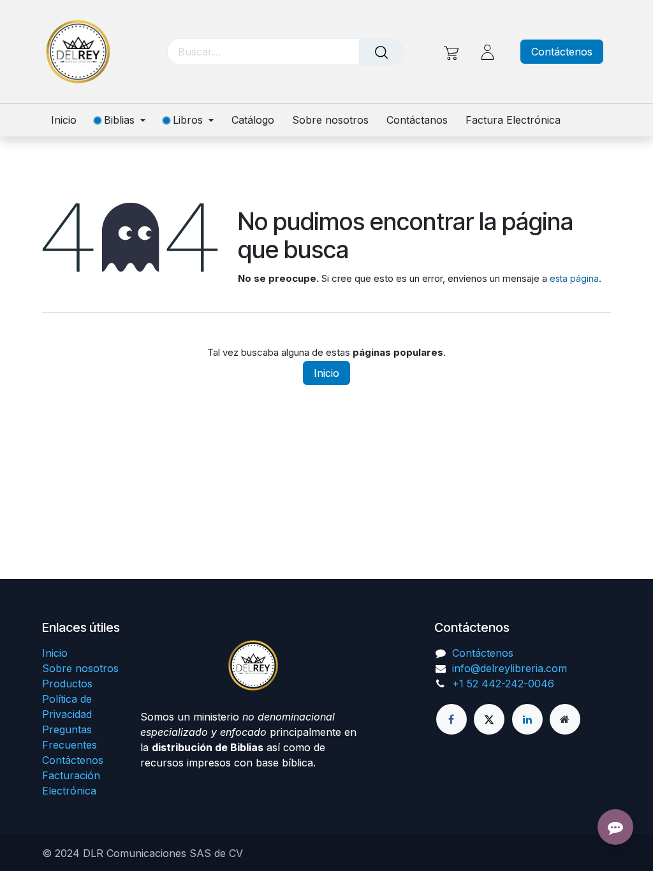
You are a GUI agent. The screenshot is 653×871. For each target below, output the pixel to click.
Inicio (326, 373)
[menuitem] (68, 120)
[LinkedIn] (527, 719)
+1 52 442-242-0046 (503, 683)
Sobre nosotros (80, 668)
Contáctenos (561, 51)
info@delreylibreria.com (509, 668)
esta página (574, 278)
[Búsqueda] (381, 51)
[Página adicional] (565, 719)
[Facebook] (451, 719)
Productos (67, 683)
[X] (489, 719)
